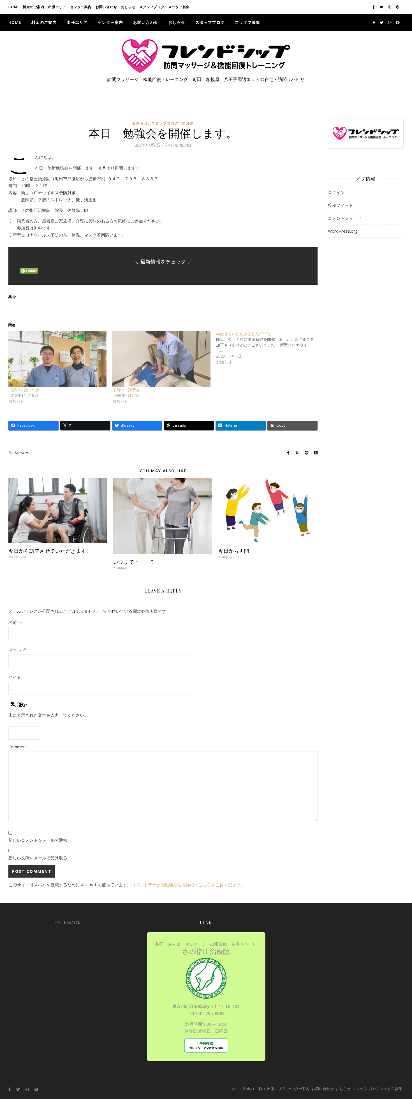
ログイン (336, 192)
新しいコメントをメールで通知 (37, 840)
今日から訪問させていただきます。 (49, 550)
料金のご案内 (33, 6)
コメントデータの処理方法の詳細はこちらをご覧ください (185, 884)
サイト (14, 677)
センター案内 (81, 6)
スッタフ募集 (179, 6)
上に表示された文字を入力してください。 (48, 715)
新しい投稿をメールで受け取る (37, 857)
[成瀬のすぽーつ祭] (57, 359)
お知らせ (140, 123)
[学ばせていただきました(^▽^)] (268, 348)
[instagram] (390, 6)
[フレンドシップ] (206, 56)
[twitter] (382, 6)
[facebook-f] (374, 6)
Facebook (67, 923)
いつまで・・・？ (134, 561)
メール (17, 650)
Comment (17, 746)
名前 (15, 622)
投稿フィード (340, 205)
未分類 (188, 123)
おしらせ (128, 6)
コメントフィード (345, 218)
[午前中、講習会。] (161, 359)
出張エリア (57, 6)
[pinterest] (397, 6)
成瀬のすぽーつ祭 (24, 389)
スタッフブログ (152, 6)
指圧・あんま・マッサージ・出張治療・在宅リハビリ (206, 948)
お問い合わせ (106, 6)
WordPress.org (343, 231)
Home (13, 6)
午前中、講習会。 (128, 389)
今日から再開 (233, 550)
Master (22, 452)
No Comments (177, 145)
